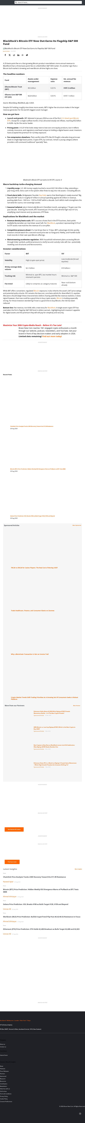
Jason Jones (6, 51)
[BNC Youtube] (15, 1035)
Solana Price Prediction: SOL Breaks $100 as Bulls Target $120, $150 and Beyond (32, 516)
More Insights (78, 869)
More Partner (76, 705)
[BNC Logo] (42, 1016)
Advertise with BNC (42, 37)
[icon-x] (12, 1035)
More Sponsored (77, 525)
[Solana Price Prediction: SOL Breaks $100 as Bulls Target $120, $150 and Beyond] (44, 477)
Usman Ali (7, 909)
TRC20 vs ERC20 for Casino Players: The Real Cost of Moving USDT (34, 568)
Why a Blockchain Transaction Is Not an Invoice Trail (30, 654)
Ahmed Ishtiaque (9, 896)
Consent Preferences (6, 1101)
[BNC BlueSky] (22, 1035)
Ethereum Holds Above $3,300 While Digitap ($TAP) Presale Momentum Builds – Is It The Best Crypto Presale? (52, 712)
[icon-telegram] (5, 1035)
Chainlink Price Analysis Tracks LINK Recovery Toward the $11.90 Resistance (31, 426)
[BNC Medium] (19, 1035)
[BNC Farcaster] (26, 1035)
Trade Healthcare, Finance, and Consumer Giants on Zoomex (32, 611)
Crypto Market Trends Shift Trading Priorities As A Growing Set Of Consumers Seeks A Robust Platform (44, 698)
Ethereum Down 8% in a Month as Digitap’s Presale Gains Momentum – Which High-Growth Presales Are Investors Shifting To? (55, 764)
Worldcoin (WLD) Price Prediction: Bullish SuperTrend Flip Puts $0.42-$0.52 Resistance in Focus (41, 917)
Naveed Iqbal (8, 882)
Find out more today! (52, 336)
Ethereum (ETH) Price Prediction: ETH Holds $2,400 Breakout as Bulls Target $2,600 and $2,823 (41, 929)
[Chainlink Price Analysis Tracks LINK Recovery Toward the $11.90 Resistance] (44, 381)
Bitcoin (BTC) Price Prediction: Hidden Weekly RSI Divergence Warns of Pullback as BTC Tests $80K (38, 469)
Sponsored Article (39, 715)
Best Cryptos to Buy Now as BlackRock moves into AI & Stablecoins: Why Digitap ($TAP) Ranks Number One (54, 746)
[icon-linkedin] (8, 1035)
